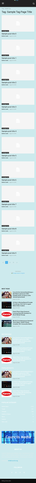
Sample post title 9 (9, 253)
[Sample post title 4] (18, 121)
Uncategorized (5, 30)
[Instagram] (16, 472)
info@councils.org (13, 460)
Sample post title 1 (9, 58)
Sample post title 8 (9, 229)
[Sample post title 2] (18, 72)
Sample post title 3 (9, 107)
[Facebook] (11, 472)
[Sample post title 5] (18, 145)
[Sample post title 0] (18, 23)
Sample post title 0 (9, 34)
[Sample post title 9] (18, 242)
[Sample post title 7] (18, 194)
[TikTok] (20, 472)
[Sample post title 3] (18, 96)
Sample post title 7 (9, 204)
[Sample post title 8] (18, 218)
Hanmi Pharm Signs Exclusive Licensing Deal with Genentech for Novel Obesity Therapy (22, 313)
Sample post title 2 (9, 82)
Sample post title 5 (9, 156)
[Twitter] (24, 472)
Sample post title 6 (9, 180)
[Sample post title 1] (18, 48)
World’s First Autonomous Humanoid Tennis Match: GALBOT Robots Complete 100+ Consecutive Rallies (23, 322)
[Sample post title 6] (18, 169)
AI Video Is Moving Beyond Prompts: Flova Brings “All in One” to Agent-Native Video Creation (23, 304)
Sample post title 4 (9, 131)
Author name (5, 36)
